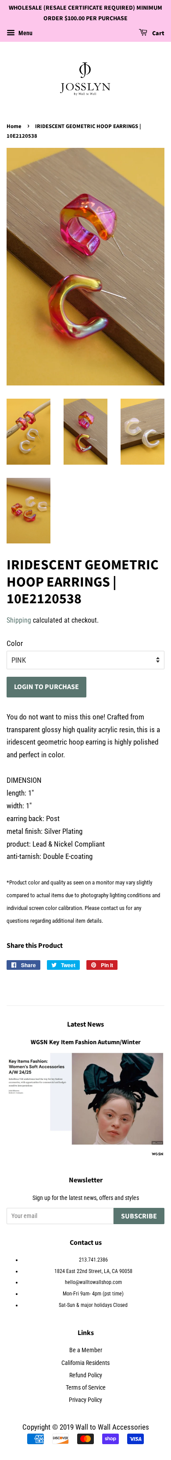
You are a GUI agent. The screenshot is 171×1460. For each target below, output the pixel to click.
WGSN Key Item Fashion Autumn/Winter (86, 1042)
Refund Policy (85, 1375)
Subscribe (139, 1216)
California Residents (85, 1363)
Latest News (85, 1024)
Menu (24, 33)
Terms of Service (86, 1387)
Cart (157, 33)
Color (15, 643)
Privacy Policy (85, 1400)
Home (14, 126)
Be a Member (85, 1350)
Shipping (19, 620)
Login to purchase (46, 687)
